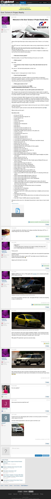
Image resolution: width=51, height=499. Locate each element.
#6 (48, 349)
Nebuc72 (16, 245)
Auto (31, 491)
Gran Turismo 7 (5, 478)
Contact (10, 494)
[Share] (47, 17)
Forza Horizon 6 (6, 482)
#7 (48, 385)
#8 (48, 400)
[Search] (49, 2)
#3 (48, 242)
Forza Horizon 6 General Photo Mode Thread (12, 480)
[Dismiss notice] (49, 8)
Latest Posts (4, 459)
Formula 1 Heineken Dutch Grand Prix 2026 (12, 466)
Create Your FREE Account (25, 9)
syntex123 (4, 14)
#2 (48, 227)
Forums (22, 2)
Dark (26, 491)
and (43, 236)
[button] (25, 2)
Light (20, 491)
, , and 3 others (39, 222)
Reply (48, 224)
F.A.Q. (20, 494)
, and (41, 304)
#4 (48, 271)
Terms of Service (26, 494)
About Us (15, 494)
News (17, 2)
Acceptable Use (35, 494)
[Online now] (5, 235)
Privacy (41, 494)
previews (35, 273)
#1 (48, 17)
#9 (48, 414)
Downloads (29, 2)
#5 (48, 310)
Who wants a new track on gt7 (9, 470)
